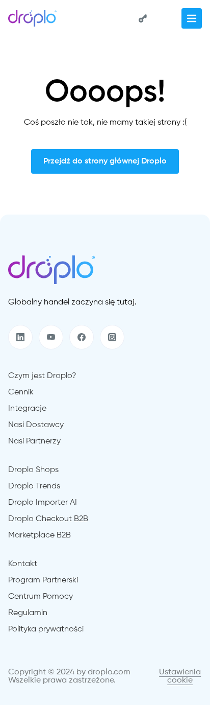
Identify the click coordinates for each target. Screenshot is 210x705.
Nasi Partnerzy (34, 441)
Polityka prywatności (46, 629)
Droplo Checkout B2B (48, 519)
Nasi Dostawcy (36, 425)
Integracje (27, 409)
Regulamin (27, 613)
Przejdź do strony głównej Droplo (105, 161)
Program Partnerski (43, 580)
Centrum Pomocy (40, 597)
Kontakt (22, 564)
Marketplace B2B (39, 535)
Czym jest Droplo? (42, 376)
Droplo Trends (34, 486)
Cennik (21, 392)
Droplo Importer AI (42, 503)
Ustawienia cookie (180, 676)
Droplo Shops (33, 470)
